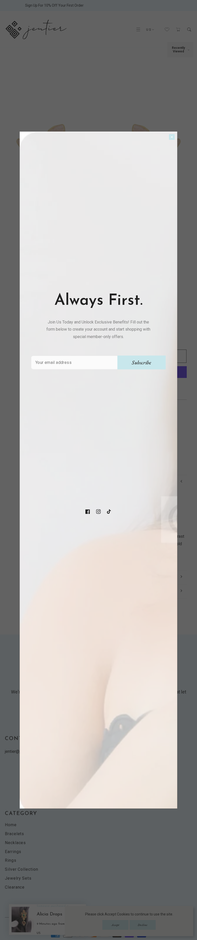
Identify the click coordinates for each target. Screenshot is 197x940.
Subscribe (141, 362)
